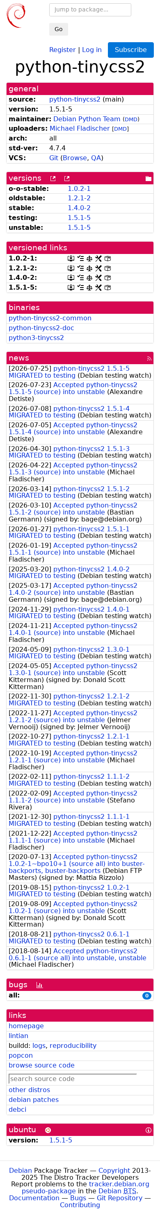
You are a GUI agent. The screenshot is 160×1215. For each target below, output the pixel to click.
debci (17, 1109)
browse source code (42, 1065)
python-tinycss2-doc (41, 328)
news (19, 358)
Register (62, 49)
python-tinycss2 (75, 99)
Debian (20, 1170)
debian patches (34, 1100)
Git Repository (119, 1198)
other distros (29, 1090)
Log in (92, 49)
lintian (18, 1036)
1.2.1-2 (79, 198)
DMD (131, 119)
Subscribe (131, 50)
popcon (21, 1055)
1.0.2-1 (79, 189)
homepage (26, 1026)
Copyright (114, 1170)
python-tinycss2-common (50, 318)
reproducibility (73, 1046)
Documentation (34, 1198)
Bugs (78, 1198)
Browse (75, 158)
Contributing (80, 1205)
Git (53, 158)
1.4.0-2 (79, 208)
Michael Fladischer (80, 128)
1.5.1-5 (79, 218)
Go (59, 29)
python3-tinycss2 (36, 338)
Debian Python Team (87, 119)
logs (39, 1046)
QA (96, 158)
